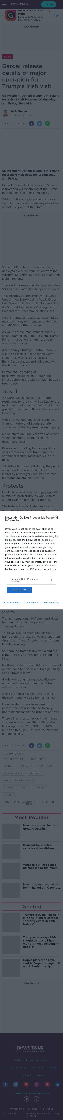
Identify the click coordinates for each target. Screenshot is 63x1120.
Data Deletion (11, 602)
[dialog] (31, 560)
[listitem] (31, 580)
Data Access (31, 602)
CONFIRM (19, 590)
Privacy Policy (51, 602)
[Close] (56, 518)
